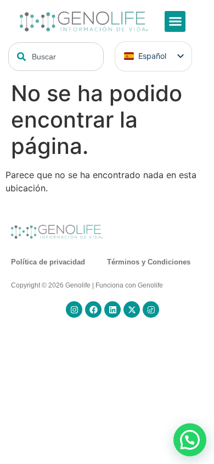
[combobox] (56, 56)
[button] (175, 21)
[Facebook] (93, 309)
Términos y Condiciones (148, 262)
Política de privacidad (48, 262)
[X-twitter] (131, 309)
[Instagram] (74, 309)
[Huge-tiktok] (151, 309)
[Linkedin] (112, 309)
